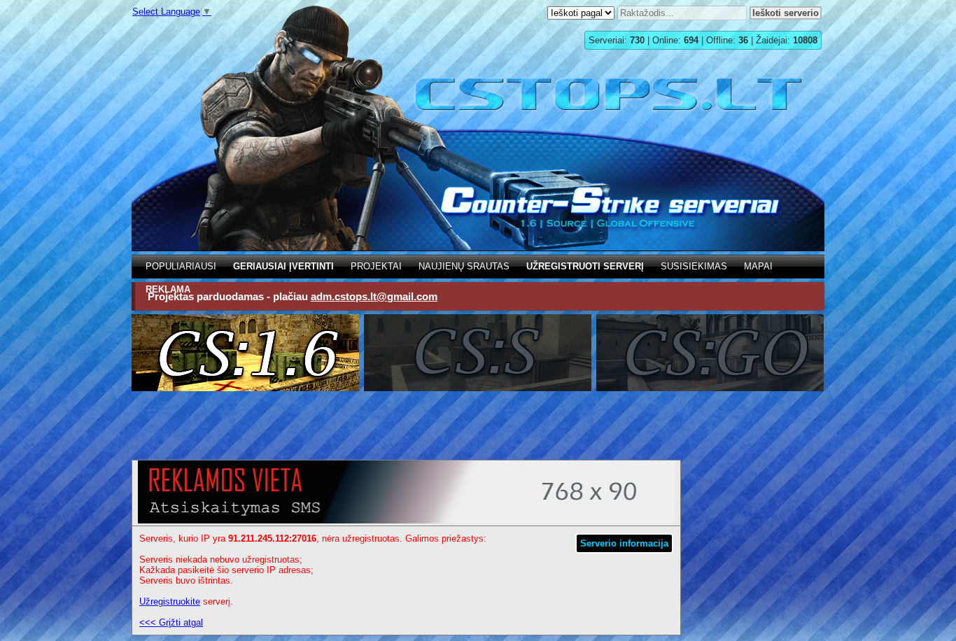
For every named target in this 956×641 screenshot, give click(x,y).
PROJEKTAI (376, 266)
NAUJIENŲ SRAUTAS (464, 266)
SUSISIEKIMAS (694, 266)
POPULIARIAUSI (181, 266)
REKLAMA (168, 289)
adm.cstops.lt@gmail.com (374, 296)
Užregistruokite (169, 601)
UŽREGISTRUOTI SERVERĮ (585, 266)
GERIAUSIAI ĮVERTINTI (283, 266)
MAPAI (758, 266)
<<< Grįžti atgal (171, 622)
